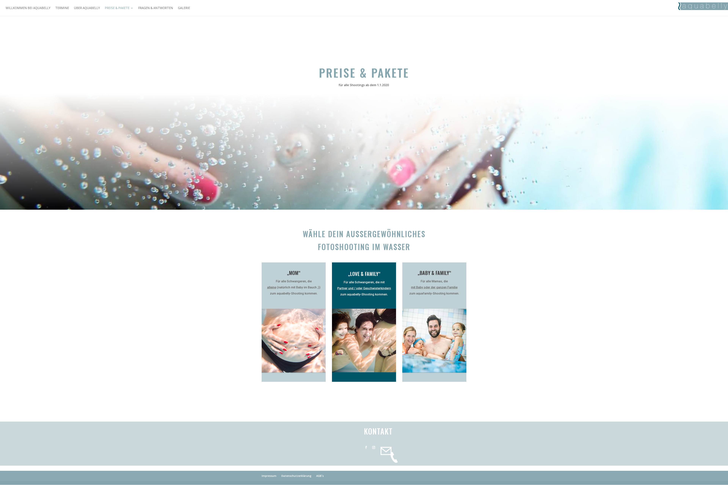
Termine (62, 8)
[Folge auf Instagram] (374, 445)
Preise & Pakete (117, 8)
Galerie (184, 8)
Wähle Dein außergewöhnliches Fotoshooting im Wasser (364, 240)
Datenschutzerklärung (296, 476)
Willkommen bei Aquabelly (28, 8)
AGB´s (320, 476)
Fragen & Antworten (155, 8)
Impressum (269, 476)
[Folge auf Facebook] (366, 445)
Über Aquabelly (87, 8)
